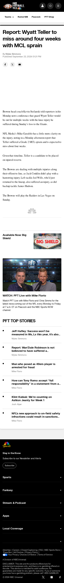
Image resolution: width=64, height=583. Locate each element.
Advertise (7, 550)
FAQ (41, 550)
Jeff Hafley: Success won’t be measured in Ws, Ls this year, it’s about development (36, 333)
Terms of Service (45, 555)
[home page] (14, 6)
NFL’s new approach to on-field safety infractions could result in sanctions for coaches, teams (36, 415)
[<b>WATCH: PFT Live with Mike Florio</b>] (32, 274)
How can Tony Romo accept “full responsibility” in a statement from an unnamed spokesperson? (36, 382)
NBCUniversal (20, 560)
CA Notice (31, 555)
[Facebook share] (5, 64)
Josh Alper (17, 404)
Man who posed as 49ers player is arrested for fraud (33, 365)
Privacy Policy (31, 552)
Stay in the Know (12, 453)
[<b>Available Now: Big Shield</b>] (48, 241)
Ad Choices (19, 552)
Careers (16, 550)
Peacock (36, 17)
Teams (8, 17)
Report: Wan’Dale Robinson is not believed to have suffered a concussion (33, 349)
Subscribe (9, 465)
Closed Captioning (29, 550)
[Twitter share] (12, 64)
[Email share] (19, 64)
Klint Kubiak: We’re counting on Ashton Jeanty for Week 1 (32, 398)
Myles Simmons (13, 54)
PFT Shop (49, 17)
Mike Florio (17, 371)
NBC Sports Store (52, 550)
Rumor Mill (23, 17)
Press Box (7, 552)
